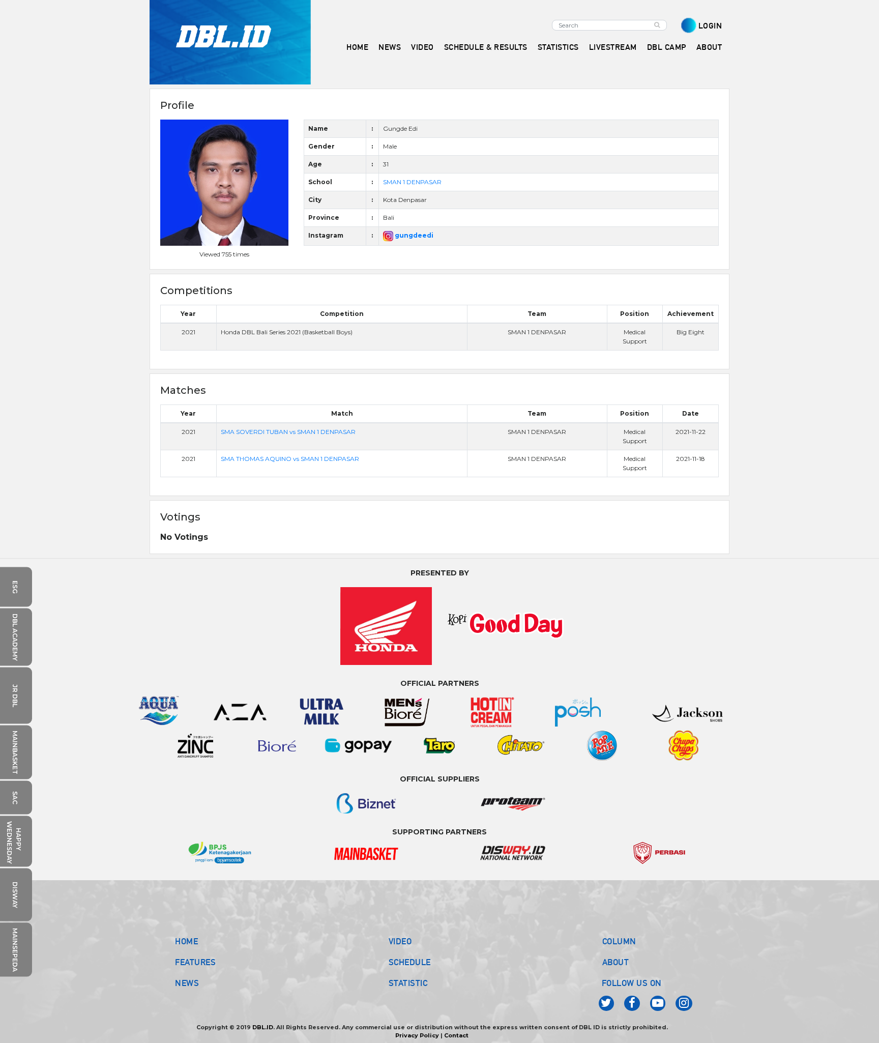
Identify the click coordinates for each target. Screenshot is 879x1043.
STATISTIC (408, 983)
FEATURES (195, 962)
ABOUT (615, 962)
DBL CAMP (666, 47)
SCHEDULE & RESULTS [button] (486, 47)
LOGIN (710, 26)
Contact (456, 1035)
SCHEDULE (410, 962)
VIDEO (422, 47)
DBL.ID (262, 1027)
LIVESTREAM (613, 47)
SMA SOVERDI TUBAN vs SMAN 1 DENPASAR (288, 432)
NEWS (187, 983)
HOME (357, 47)
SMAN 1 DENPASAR (412, 182)
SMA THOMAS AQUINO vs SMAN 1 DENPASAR (290, 458)
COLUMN (619, 941)
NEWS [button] (389, 47)
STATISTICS (558, 47)
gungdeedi (413, 235)
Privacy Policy (417, 1035)
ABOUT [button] (709, 47)
